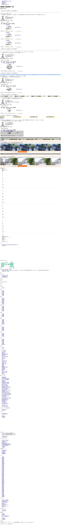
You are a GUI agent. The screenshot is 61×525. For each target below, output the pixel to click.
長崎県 (3, 492)
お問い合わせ (4, 510)
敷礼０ (3, 353)
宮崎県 (3, 343)
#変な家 (3, 380)
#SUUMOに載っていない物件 (6, 394)
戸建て (3, 364)
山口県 (3, 330)
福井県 (3, 473)
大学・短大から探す (5, 406)
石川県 (3, 308)
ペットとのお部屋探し (5, 445)
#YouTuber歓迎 (4, 396)
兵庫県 (3, 320)
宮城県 (3, 293)
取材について (4, 442)
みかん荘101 (8, 24)
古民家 (3, 365)
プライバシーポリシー (5, 515)
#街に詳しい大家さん (5, 385)
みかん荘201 (8, 40)
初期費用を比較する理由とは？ (6, 444)
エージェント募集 (4, 502)
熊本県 (3, 341)
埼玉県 (3, 465)
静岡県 (3, 314)
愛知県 (3, 474)
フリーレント (4, 351)
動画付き (3, 366)
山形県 (3, 294)
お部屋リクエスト (4, 409)
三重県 (3, 316)
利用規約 (3, 514)
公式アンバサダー (4, 506)
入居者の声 (3, 446)
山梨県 (3, 306)
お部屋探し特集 (4, 450)
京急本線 (3, 3)
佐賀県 (3, 491)
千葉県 (3, 464)
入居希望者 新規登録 (5, 275)
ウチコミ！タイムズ (5, 499)
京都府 (3, 321)
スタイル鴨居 (8, 108)
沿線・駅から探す (4, 405)
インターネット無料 (5, 356)
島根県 (3, 328)
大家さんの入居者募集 (5, 500)
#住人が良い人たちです (5, 395)
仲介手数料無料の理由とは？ (6, 443)
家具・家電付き (4, 372)
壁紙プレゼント (4, 355)
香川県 (3, 334)
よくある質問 (4, 509)
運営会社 (3, 513)
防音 (2, 370)
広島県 (3, 483)
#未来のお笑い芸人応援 (5, 382)
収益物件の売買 (4, 501)
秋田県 (3, 292)
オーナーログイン (4, 277)
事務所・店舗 (4, 363)
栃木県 (3, 302)
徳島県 (3, 489)
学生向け (3, 361)
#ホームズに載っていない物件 (6, 393)
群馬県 (3, 303)
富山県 (3, 472)
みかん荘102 (8, 32)
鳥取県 (3, 329)
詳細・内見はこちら (18, 27)
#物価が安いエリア (5, 391)
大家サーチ (3, 410)
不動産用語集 (4, 504)
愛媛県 (3, 333)
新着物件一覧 (4, 453)
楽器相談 (3, 369)
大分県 (3, 342)
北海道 (3, 287)
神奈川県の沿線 (4, 2)
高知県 (3, 335)
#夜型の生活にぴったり (5, 398)
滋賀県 (3, 322)
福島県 (3, 295)
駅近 (2, 359)
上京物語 (3, 447)
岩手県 (3, 291)
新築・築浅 (3, 352)
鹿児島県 (3, 344)
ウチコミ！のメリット (3, 281)
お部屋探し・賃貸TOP (5, 440)
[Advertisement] (30, 253)
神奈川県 (3, 463)
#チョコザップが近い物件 (6, 392)
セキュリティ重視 (4, 371)
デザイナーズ (4, 358)
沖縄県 (3, 347)
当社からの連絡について (5, 516)
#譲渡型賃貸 (4, 401)
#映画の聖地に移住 (5, 399)
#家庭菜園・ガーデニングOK (6, 387)
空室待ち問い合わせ (22, 151)
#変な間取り (4, 381)
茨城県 (3, 301)
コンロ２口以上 (4, 362)
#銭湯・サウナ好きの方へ (6, 386)
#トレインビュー (4, 402)
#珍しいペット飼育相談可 (6, 378)
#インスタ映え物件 (5, 388)
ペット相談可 (4, 350)
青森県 (3, 290)
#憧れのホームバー (5, 400)
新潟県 (3, 471)
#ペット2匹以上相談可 (5, 379)
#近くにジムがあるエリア (6, 389)
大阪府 (3, 319)
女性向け (3, 357)
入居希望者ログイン (5, 276)
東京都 (3, 298)
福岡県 (3, 339)
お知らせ (3, 503)
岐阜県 (3, 315)
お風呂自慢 (3, 368)
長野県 (3, 307)
